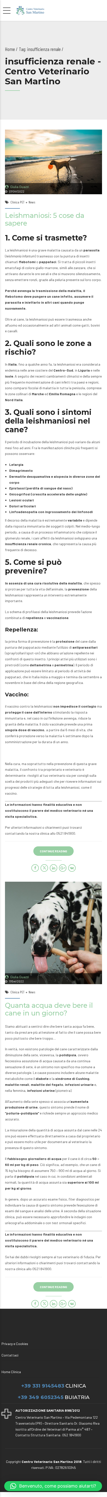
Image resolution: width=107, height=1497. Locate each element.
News (32, 202)
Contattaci (9, 1355)
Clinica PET (17, 202)
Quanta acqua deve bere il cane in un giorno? (49, 1009)
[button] (53, 1486)
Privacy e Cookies (14, 1344)
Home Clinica (11, 1372)
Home (10, 49)
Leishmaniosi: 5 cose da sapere (44, 219)
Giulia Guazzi (19, 187)
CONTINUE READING (53, 851)
